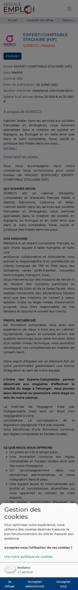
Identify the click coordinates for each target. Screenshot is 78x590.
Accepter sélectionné (35, 584)
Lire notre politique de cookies (28, 557)
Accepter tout (63, 584)
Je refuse (10, 584)
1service (25, 572)
